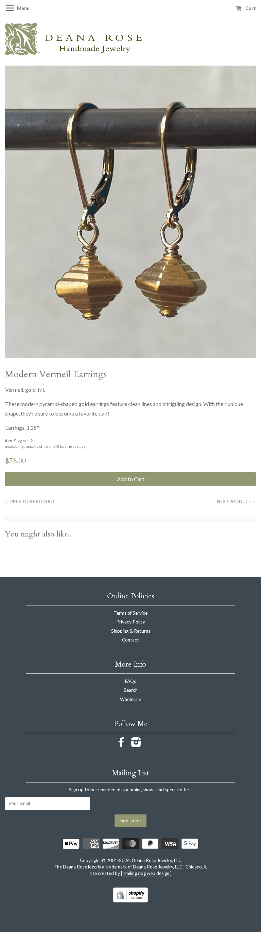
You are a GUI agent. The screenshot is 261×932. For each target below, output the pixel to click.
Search (131, 690)
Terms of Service (130, 613)
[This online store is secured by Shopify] (130, 900)
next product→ (236, 501)
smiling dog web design (146, 873)
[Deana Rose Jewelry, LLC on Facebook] (121, 744)
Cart (250, 8)
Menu (23, 8)
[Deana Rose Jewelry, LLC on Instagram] (136, 744)
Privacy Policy (130, 622)
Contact (130, 640)
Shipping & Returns (130, 631)
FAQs (130, 681)
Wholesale (130, 699)
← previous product (30, 501)
